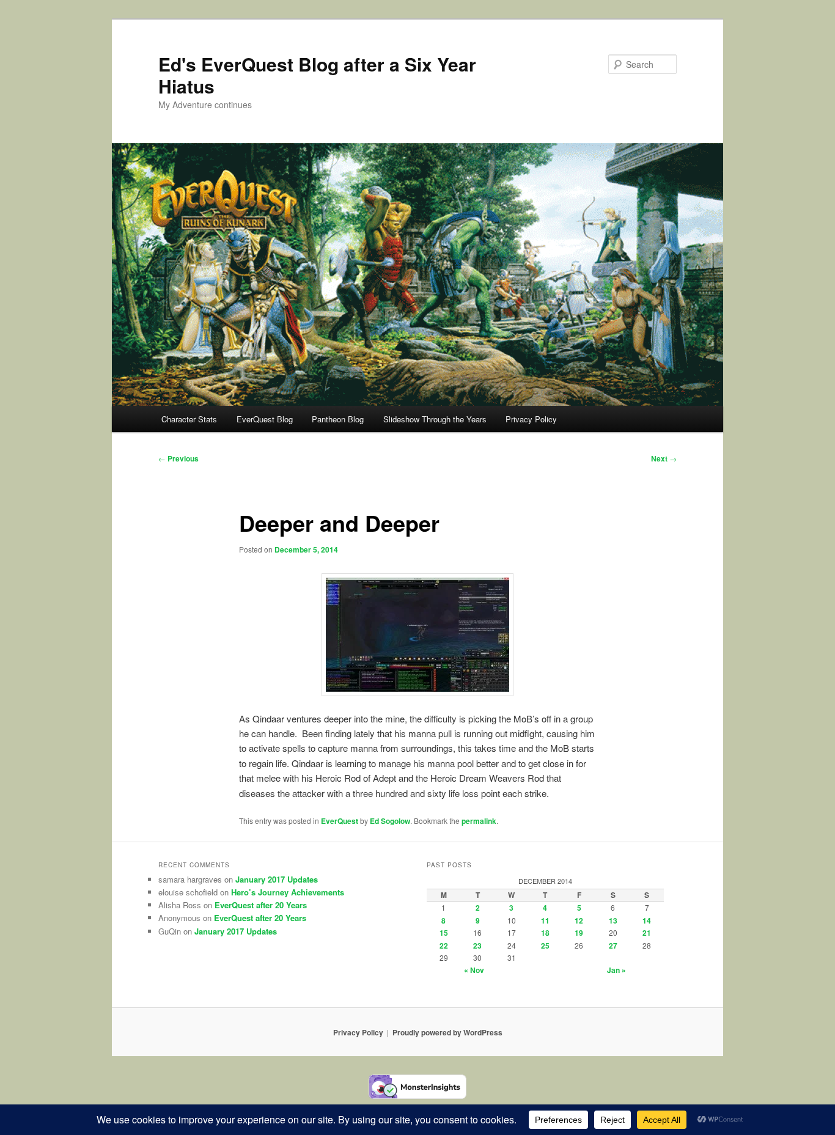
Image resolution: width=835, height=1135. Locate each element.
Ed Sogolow (390, 820)
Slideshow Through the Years (435, 419)
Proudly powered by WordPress (447, 1032)
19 (579, 932)
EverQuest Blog (265, 419)
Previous (178, 458)
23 (477, 945)
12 (579, 920)
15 (444, 932)
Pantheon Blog (338, 419)
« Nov (474, 969)
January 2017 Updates (276, 879)
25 (545, 945)
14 (646, 920)
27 (613, 945)
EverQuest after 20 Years (261, 905)
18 (545, 932)
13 (613, 920)
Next (664, 458)
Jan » (616, 969)
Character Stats (189, 419)
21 (646, 932)
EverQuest (339, 820)
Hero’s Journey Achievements (287, 892)
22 (444, 945)
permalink (479, 820)
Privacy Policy (531, 419)
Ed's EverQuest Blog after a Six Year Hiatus (317, 75)
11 (545, 920)
